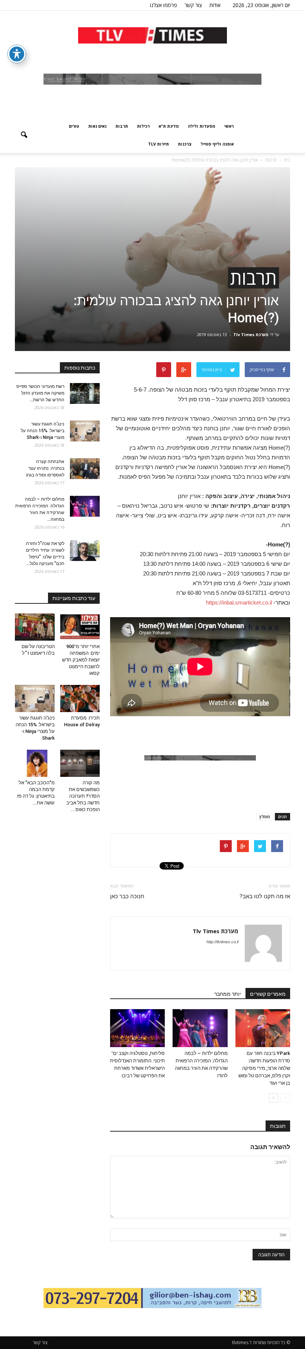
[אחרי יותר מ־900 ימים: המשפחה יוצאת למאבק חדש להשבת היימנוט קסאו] (80, 627)
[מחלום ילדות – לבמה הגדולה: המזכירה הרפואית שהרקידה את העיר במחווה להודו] (200, 1028)
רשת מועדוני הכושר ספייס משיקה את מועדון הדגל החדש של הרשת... (40, 393)
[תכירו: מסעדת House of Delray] (80, 698)
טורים (74, 126)
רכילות (143, 126)
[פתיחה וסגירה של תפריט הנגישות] (17, 54)
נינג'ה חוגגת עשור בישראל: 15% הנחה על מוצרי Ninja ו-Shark (42, 430)
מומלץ (264, 816)
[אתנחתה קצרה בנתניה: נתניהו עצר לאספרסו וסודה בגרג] (85, 468)
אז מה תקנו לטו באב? (265, 896)
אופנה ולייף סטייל (217, 144)
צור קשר (193, 5)
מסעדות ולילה (201, 126)
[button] (24, 135)
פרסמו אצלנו (163, 5)
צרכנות (185, 144)
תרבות (121, 126)
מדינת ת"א (168, 126)
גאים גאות (97, 126)
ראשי (229, 126)
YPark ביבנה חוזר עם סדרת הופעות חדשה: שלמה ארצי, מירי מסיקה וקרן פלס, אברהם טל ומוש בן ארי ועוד (264, 1068)
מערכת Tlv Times (251, 334)
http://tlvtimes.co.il (222, 942)
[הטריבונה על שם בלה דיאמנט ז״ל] (35, 627)
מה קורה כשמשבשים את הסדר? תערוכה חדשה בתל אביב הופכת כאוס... (83, 796)
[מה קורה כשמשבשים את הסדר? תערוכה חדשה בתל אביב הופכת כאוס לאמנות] (80, 763)
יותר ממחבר (227, 994)
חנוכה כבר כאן (127, 896)
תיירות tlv (158, 144)
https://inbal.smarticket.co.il (239, 602)
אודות (215, 5)
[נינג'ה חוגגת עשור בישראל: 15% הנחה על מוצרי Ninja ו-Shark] (85, 431)
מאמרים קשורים (268, 994)
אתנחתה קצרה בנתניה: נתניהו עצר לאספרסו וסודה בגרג (45, 468)
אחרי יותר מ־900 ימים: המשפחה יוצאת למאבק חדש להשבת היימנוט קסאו (81, 660)
